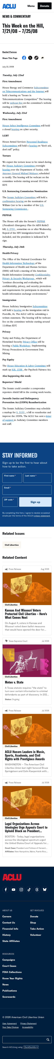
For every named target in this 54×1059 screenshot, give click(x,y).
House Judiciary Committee (21, 165)
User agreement (9, 1023)
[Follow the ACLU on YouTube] (13, 889)
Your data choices (10, 1027)
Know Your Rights (12, 978)
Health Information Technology (18, 263)
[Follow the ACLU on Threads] (37, 889)
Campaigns (8, 959)
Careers (6, 916)
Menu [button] (31, 5)
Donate (44, 5)
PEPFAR (41, 221)
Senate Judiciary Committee (21, 197)
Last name (30, 475)
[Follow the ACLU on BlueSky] (44, 889)
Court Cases (9, 965)
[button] (36, 58)
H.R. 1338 (17, 369)
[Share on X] (30, 58)
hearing (15, 129)
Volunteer (35, 934)
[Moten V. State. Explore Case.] (27, 671)
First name (9, 475)
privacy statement (42, 516)
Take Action (37, 928)
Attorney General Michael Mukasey (20, 173)
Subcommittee (40, 306)
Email (6, 487)
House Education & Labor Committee (27, 365)
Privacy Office (30, 341)
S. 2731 (11, 229)
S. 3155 (20, 412)
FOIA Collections (12, 972)
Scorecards (8, 996)
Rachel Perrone (9, 52)
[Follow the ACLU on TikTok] (29, 889)
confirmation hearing (13, 201)
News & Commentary (15, 17)
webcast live (16, 102)
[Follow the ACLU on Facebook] (5, 889)
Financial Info (10, 928)
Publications (9, 990)
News (5, 984)
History (6, 934)
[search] (48, 1039)
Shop (33, 922)
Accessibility (27, 1027)
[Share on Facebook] (24, 58)
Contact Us (8, 922)
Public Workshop (21, 345)
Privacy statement (28, 1023)
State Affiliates (11, 941)
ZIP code (8, 499)
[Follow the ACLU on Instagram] (21, 889)
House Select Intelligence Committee (21, 125)
